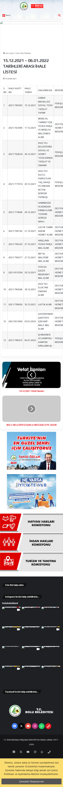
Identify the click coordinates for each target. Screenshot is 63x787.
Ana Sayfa (9, 53)
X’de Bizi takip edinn (14, 585)
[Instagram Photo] (31, 616)
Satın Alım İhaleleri (23, 53)
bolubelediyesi (10, 603)
